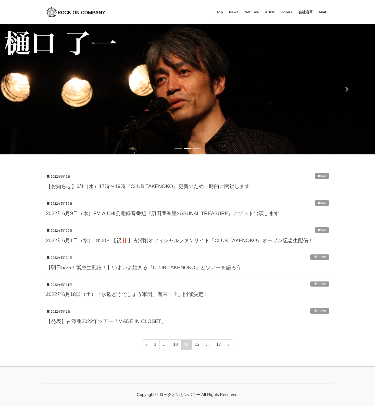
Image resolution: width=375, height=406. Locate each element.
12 (197, 334)
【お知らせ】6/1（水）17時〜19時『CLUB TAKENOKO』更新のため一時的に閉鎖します (148, 174)
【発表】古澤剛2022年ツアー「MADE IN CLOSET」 (106, 309)
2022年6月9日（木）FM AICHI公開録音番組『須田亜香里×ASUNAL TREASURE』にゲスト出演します (162, 201)
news (322, 164)
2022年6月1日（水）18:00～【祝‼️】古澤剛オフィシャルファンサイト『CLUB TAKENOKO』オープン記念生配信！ (179, 228)
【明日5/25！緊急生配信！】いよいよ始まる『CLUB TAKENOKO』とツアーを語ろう (143, 255)
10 (175, 334)
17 (218, 334)
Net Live (320, 245)
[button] (28, 83)
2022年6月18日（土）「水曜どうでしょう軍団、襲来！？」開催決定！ (127, 282)
